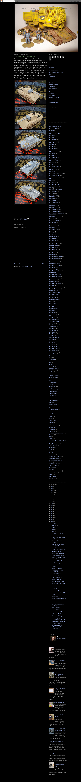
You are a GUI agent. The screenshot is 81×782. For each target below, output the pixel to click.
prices (50, 436)
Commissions (52, 386)
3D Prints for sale (53, 346)
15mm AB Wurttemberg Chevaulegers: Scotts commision (57, 570)
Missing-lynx (52, 76)
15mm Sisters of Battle (54, 292)
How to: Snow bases (56, 590)
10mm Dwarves (52, 222)
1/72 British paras (53, 141)
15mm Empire (52, 251)
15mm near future (53, 279)
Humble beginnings (56, 563)
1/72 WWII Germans (54, 202)
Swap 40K (51, 451)
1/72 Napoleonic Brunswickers (56, 173)
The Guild (51, 67)
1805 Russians (52, 316)
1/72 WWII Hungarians (54, 204)
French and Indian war (54, 398)
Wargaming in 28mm (54, 97)
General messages (53, 407)
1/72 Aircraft (52, 132)
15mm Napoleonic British (55, 276)
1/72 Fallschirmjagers (54, 151)
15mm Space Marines (54, 294)
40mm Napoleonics (53, 348)
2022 (52, 495)
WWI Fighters (52, 478)
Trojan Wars (52, 467)
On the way (51, 69)
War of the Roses (53, 472)
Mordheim (51, 422)
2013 (52, 513)
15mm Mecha (52, 267)
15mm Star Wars (53, 297)
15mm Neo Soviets (53, 281)
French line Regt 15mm (57, 551)
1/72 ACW (51, 130)
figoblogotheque (52, 90)
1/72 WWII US (52, 215)
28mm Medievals (53, 330)
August (54, 527)
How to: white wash (56, 579)
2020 (52, 499)
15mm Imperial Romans (54, 258)
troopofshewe (52, 86)
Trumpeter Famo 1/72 (57, 611)
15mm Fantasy (52, 252)
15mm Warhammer (53, 308)
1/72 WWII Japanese (54, 207)
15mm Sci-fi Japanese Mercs (56, 287)
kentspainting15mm (53, 102)
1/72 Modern (52, 171)
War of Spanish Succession (55, 471)
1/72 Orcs (51, 180)
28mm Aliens (52, 323)
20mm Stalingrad (53, 317)
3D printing (51, 344)
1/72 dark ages (52, 148)
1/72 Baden (51, 137)
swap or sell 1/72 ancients (55, 456)
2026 (52, 486)
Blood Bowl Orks (53, 370)
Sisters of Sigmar (53, 445)
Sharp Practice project (54, 443)
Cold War (51, 379)
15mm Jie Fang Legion (54, 261)
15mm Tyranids (52, 303)
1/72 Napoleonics (53, 178)
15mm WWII (52, 310)
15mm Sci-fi (52, 285)
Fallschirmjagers (53, 391)
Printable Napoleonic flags (59, 702)
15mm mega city (53, 269)
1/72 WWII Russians (54, 211)
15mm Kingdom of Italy (54, 263)
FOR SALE (51, 395)
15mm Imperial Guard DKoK (55, 256)
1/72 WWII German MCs (59, 660)
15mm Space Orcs (53, 296)
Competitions (52, 388)
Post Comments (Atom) (26, 266)
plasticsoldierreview (53, 70)
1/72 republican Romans (54, 184)
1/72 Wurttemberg (53, 191)
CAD (50, 373)
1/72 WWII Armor (23, 219)
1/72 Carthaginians (53, 142)
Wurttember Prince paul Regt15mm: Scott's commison (57, 627)
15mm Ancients (52, 234)
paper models (52, 429)
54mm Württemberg (53, 352)
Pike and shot (52, 431)
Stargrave (51, 447)
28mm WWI (52, 339)
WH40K (51, 474)
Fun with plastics (53, 400)
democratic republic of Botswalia (56, 389)
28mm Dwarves (52, 326)
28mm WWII (52, 341)
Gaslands (51, 406)
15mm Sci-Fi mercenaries (55, 288)
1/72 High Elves (52, 162)
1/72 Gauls (51, 155)
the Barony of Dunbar (54, 463)
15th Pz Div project (53, 314)
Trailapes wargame (53, 84)
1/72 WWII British (53, 200)
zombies (51, 480)
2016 (52, 507)
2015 (52, 509)
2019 (52, 501)
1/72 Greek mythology (54, 160)
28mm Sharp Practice (54, 337)
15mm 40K (51, 231)
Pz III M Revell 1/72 (56, 613)
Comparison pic (56, 647)
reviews (51, 438)
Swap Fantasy (52, 453)
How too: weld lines (56, 573)
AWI (50, 362)
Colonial (51, 380)
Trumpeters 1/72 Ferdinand (58, 560)
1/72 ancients (52, 135)
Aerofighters (52, 359)
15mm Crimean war (53, 245)
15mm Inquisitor (53, 260)
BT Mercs (51, 371)
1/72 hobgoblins (52, 164)
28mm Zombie (52, 343)
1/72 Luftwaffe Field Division (55, 168)
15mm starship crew (53, 299)
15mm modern (52, 272)
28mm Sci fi (52, 335)
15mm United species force (55, 305)
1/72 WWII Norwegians (54, 209)
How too (51, 413)
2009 (52, 521)
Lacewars (51, 101)
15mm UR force (52, 306)
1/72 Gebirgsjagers (53, 157)
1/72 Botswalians (53, 139)
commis (51, 384)
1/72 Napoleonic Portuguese (55, 177)
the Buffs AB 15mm (56, 609)
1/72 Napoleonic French (54, 175)
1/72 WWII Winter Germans (55, 216)
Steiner (50, 449)
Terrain (50, 462)
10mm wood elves (53, 225)
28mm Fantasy (52, 328)
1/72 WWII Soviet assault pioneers (57, 213)
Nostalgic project (53, 427)
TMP (50, 74)
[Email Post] (27, 218)
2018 (52, 503)
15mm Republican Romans (55, 283)
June (53, 531)
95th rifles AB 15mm (56, 602)
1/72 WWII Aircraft (53, 195)
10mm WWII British (53, 229)
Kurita (50, 418)
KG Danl (51, 416)
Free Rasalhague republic (55, 397)
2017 (52, 505)
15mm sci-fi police (53, 290)
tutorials (51, 469)
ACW (50, 357)
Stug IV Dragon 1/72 (56, 607)
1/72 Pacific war (53, 182)
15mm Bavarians (53, 238)
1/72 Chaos (51, 144)
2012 (52, 515)
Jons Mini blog (52, 95)
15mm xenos (52, 312)
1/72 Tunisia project (53, 186)
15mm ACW (52, 233)
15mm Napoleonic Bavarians (55, 274)
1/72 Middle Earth (53, 169)
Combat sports (52, 382)
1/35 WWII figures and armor (55, 126)
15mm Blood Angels (53, 242)
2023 (52, 492)
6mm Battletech (52, 353)
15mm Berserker (53, 240)
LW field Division (53, 420)
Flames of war (52, 393)
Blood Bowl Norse (53, 368)
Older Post (44, 263)
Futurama (51, 402)
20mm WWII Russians (54, 321)
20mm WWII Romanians (54, 319)
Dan (59, 636)
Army (50, 361)
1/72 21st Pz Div (53, 128)
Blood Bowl (51, 366)
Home (31, 263)
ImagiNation (52, 415)
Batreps (51, 364)
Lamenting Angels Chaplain (58, 581)
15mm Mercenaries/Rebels (55, 270)
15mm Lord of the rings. (54, 265)
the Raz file (51, 93)
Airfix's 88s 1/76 (55, 596)
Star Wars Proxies (52, 753)
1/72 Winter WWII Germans (55, 189)
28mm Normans (52, 333)
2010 (52, 519)
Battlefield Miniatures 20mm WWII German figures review (59, 765)
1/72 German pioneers (54, 159)
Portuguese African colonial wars (56, 433)
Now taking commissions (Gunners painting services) (59, 674)
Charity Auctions (53, 377)
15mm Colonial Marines (54, 243)
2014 (52, 511)
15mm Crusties (52, 247)
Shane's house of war (54, 91)
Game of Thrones (53, 404)
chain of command (53, 375)
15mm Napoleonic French (55, 278)
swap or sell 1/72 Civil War (55, 458)
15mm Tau (51, 301)
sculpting (51, 442)
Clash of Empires (53, 88)
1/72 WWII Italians (53, 206)
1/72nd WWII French (54, 220)
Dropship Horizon (53, 82)
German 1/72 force (53, 409)
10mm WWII (52, 227)
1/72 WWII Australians (54, 198)
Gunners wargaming (46, 6)
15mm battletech (53, 236)
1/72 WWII (51, 193)
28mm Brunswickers (54, 325)
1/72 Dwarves (52, 150)
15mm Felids (52, 254)
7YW (50, 355)
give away (51, 411)
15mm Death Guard (53, 249)
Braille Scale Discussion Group (56, 72)
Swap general (52, 454)
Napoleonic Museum (54, 426)
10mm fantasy (52, 224)
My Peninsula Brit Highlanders (59, 616)
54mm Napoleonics (53, 350)
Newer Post (17, 263)
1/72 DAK (51, 146)
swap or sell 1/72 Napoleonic (55, 460)
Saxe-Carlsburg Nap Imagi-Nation (56, 440)
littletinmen (51, 99)
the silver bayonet (53, 465)
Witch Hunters (52, 476)
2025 (52, 488)
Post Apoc (51, 434)
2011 (52, 517)
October (54, 523)
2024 (52, 490)
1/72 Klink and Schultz (54, 166)
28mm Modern (52, 332)
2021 (52, 497)
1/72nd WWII (52, 218)
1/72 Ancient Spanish (54, 133)
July (53, 529)
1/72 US (51, 188)
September (54, 525)
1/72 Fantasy (52, 153)
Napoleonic (51, 424)
